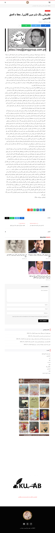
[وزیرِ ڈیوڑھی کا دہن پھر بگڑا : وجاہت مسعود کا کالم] (39, 246)
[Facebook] (49, 58)
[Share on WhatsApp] (26, 25)
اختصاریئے (48, 356)
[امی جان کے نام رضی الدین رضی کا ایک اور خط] (16, 246)
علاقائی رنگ (48, 367)
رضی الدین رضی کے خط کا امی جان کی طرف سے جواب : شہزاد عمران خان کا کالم (39, 277)
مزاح (49, 371)
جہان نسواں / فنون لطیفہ (46, 354)
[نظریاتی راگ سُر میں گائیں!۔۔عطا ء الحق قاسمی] (27, 40)
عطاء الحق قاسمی (47, 10)
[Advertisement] (27, 455)
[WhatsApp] (49, 64)
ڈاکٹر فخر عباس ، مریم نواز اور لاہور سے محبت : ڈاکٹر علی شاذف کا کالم (38, 342)
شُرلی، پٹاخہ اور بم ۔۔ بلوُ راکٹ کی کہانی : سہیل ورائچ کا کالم (40, 344)
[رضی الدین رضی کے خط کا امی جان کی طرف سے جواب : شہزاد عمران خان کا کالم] (39, 267)
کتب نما (49, 362)
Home (49, 6)
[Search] (5, 2)
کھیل (49, 364)
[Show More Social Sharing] (19, 25)
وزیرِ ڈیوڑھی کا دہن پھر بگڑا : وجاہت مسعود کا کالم (39, 256)
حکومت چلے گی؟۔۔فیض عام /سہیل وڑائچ (17, 225)
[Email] (49, 68)
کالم (49, 360)
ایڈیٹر (49, 22)
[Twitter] (49, 61)
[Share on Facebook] (45, 25)
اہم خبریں (48, 369)
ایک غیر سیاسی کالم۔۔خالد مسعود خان (37, 225)
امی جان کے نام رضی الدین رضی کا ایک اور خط (17, 256)
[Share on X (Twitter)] (36, 25)
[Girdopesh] (27, 2)
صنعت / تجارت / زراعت (46, 373)
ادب (49, 358)
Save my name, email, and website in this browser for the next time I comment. (29, 316)
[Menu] (49, 2)
